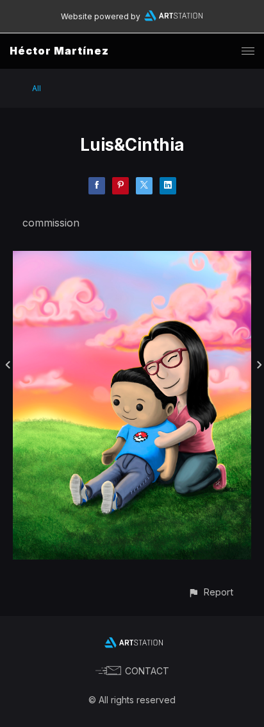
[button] (210, 592)
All (36, 88)
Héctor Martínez (59, 50)
